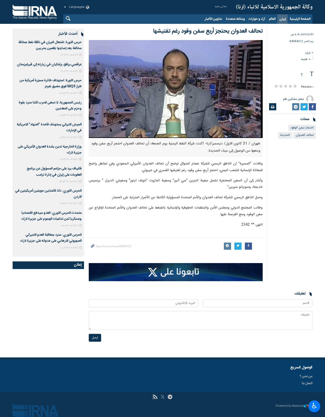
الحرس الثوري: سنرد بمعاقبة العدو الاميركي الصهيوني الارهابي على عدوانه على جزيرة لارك (51, 238)
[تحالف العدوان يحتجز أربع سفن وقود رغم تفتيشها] (176, 89)
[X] (162, 397)
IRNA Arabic (274, 7)
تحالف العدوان (305, 135)
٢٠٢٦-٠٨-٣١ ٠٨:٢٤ (69, 159)
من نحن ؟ (306, 376)
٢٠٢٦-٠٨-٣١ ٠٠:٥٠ (69, 226)
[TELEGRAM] (170, 397)
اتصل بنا (307, 383)
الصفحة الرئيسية (300, 19)
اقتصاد (304, 59)
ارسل (95, 337)
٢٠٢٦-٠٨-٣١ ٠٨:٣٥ (68, 137)
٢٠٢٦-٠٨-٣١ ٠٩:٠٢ (69, 71)
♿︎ (314, 406)
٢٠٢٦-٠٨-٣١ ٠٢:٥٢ (69, 203)
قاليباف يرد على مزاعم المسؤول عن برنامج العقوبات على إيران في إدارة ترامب (54, 172)
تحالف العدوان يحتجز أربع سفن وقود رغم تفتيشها (208, 31)
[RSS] (155, 397)
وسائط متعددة (235, 19)
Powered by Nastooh (290, 406)
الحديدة (285, 135)
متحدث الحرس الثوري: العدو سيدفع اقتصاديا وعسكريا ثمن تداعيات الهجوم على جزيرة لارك (51, 216)
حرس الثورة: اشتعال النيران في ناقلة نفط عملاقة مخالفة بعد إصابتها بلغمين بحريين (50, 45)
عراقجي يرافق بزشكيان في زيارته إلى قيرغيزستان (49, 64)
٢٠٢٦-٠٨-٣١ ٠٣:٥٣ (68, 181)
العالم (272, 19)
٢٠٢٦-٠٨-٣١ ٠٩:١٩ (69, 55)
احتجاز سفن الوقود (302, 127)
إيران (282, 19)
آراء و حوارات (257, 19)
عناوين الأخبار (213, 19)
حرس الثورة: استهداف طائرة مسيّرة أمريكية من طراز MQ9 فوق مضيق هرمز (51, 83)
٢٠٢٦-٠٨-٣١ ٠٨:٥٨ (68, 93)
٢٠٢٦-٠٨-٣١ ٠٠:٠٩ (69, 248)
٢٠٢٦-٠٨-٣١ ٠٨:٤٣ (68, 115)
